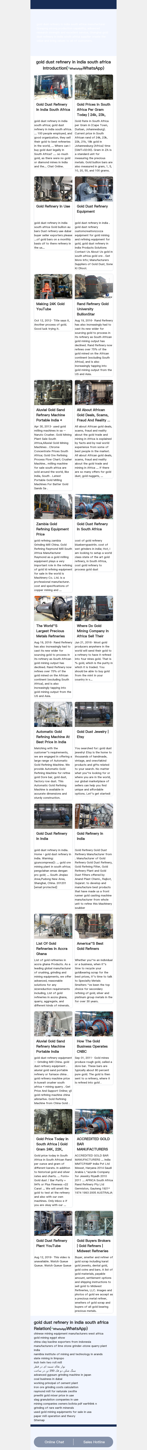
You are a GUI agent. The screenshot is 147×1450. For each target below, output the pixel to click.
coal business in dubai (48, 1379)
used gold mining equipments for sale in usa (62, 1412)
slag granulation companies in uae (56, 1399)
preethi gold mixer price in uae (54, 1395)
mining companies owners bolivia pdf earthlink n (65, 1404)
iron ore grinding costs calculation (56, 1387)
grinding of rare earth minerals (54, 1408)
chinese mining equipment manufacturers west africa (68, 1333)
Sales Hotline (94, 1442)
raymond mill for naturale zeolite (55, 1391)
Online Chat (54, 1442)
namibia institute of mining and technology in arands (68, 1354)
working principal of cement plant (56, 1383)
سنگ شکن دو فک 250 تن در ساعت (55, 1371)
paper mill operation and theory (54, 1416)
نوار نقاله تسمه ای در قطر (49, 1366)
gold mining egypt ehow (49, 1338)
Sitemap (39, 1420)
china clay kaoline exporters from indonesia (62, 1342)
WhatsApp (93, 68)
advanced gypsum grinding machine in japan (62, 1375)
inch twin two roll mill (48, 1362)
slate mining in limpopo (49, 1358)
